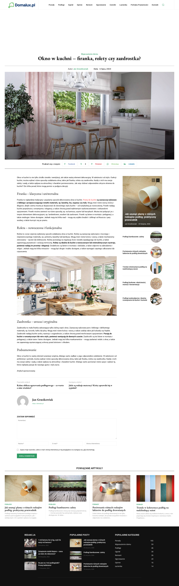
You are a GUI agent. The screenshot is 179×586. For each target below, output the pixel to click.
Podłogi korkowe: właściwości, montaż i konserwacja (134, 283)
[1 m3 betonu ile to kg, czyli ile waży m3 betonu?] (30, 543)
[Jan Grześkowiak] (23, 401)
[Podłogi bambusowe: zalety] (156, 237)
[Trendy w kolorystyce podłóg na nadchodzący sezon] (156, 268)
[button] (163, 5)
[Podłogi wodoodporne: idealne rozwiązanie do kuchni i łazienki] (156, 299)
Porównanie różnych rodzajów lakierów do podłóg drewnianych (135, 252)
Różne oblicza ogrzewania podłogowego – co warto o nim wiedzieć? (40, 386)
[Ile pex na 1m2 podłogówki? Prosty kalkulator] (30, 566)
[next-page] (158, 180)
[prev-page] (153, 180)
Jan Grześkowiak (80, 69)
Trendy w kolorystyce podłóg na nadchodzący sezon (135, 268)
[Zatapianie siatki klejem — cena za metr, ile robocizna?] (30, 554)
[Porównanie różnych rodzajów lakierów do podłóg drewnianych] (156, 252)
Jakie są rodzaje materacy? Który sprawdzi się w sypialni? (90, 386)
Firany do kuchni (89, 200)
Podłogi (8, 504)
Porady (96, 504)
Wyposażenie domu (89, 54)
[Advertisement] (89, 28)
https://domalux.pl (37, 403)
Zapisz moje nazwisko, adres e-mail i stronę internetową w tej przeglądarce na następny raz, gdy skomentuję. (57, 450)
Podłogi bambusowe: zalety (133, 237)
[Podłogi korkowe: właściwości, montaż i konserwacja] (156, 284)
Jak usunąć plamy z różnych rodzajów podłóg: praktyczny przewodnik (140, 217)
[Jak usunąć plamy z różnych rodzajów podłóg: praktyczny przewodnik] (142, 201)
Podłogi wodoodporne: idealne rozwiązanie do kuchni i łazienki (135, 299)
